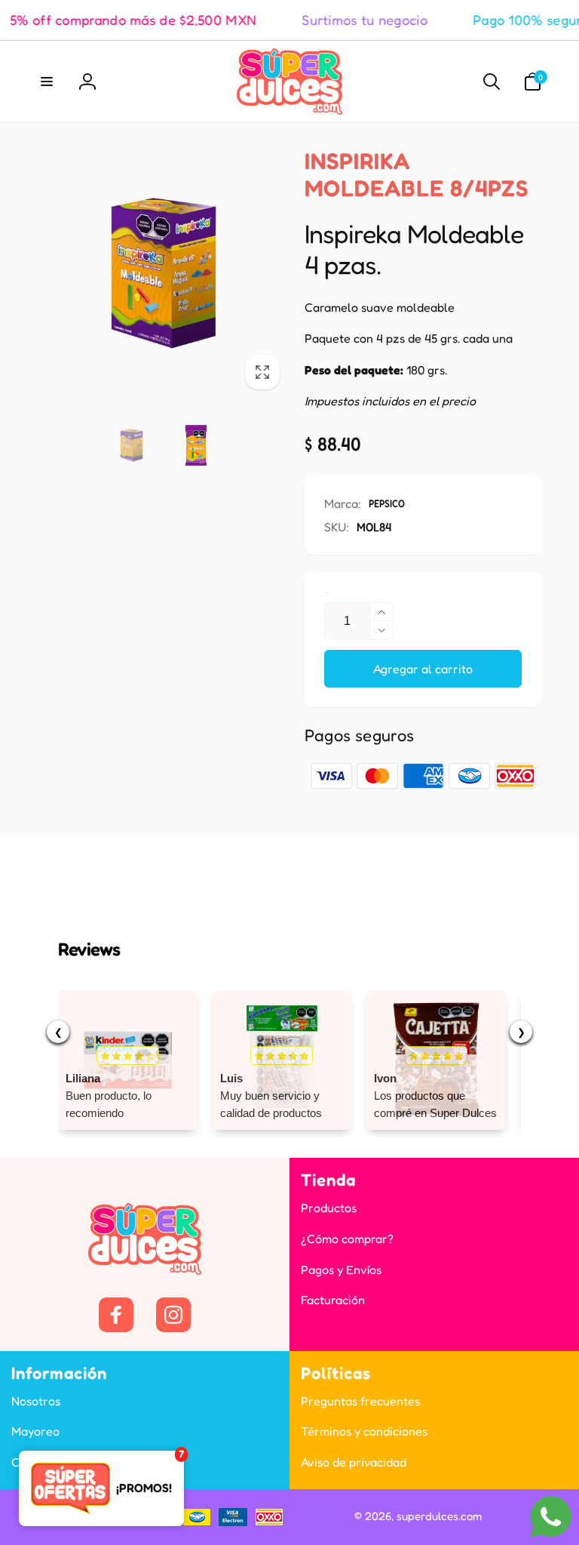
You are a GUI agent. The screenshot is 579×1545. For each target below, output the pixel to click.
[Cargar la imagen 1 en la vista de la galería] (132, 445)
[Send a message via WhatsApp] (550, 1516)
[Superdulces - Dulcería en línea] (144, 1270)
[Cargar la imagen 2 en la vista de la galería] (196, 445)
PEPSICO (387, 503)
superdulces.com (439, 1516)
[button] (46, 81)
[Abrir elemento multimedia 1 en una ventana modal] (164, 273)
